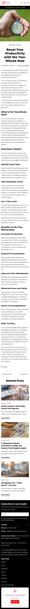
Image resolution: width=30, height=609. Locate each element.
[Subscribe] (27, 514)
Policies (3, 582)
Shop (3, 565)
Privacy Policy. (9, 520)
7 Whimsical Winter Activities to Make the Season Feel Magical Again (13, 445)
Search (3, 562)
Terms (3, 572)
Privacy (3, 575)
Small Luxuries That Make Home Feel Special (13, 407)
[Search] (21, 2)
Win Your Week (23, 65)
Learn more (5, 418)
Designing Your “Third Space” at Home (11, 484)
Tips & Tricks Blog (7, 585)
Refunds (4, 578)
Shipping (4, 568)
